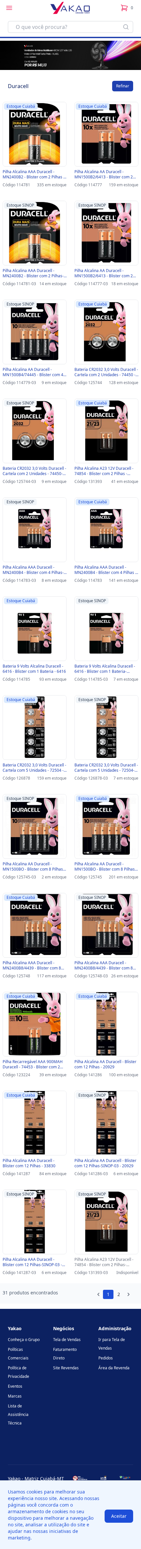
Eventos (15, 1386)
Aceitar (119, 1516)
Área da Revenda (114, 1368)
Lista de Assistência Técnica (18, 1414)
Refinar (122, 86)
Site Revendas (66, 1368)
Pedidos (105, 1358)
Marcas (15, 1396)
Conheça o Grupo (24, 1339)
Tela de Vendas (67, 1339)
